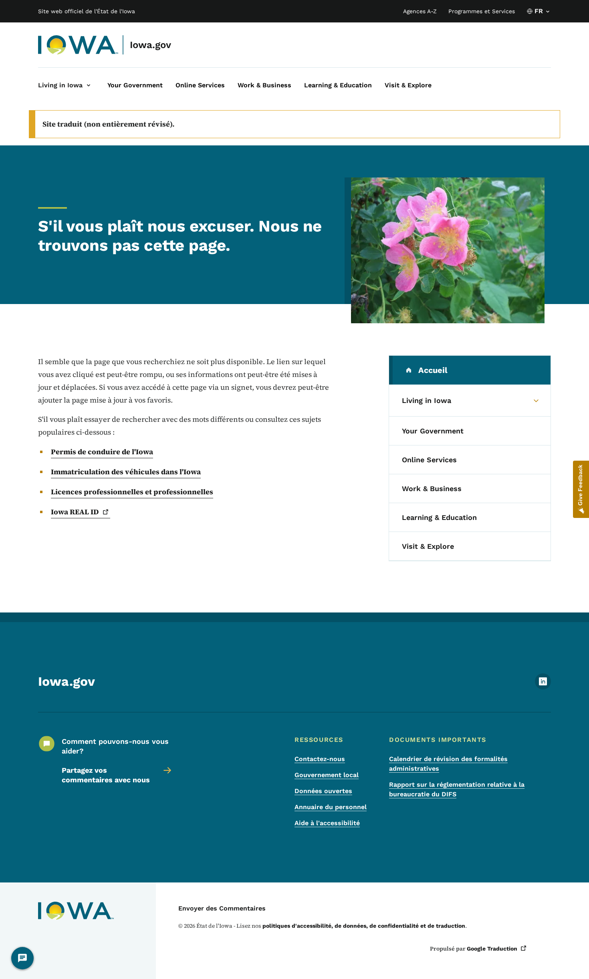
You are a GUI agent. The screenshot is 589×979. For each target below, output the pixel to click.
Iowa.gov (150, 44)
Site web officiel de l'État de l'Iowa (86, 11)
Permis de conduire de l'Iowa (102, 452)
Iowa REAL (75, 512)
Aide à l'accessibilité (327, 823)
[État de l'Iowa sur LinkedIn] (543, 687)
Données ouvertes (323, 791)
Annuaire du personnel (330, 807)
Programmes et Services (481, 11)
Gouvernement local (326, 775)
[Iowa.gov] (78, 44)
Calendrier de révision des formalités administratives (448, 763)
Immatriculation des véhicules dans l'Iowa (126, 472)
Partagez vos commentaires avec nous (106, 775)
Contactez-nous (319, 759)
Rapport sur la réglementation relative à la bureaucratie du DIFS (456, 789)
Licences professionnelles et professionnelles (132, 492)
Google (492, 948)
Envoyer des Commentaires (222, 908)
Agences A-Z (420, 11)
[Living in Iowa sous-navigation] (89, 85)
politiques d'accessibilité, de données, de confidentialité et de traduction (363, 926)
